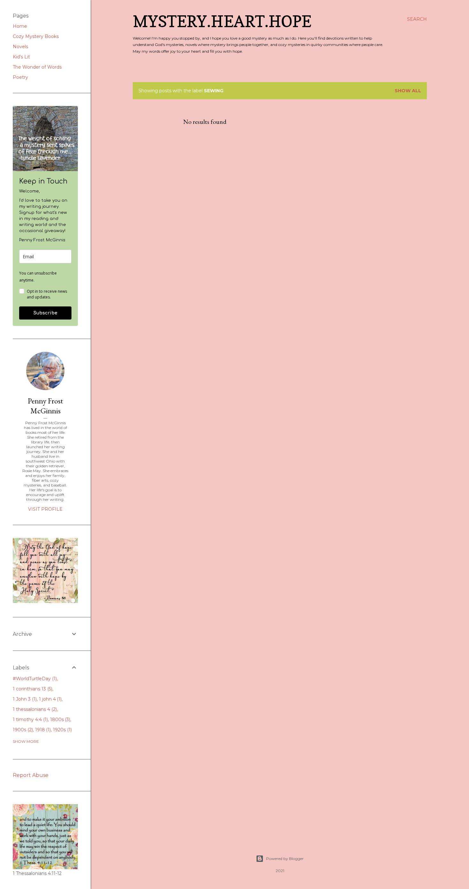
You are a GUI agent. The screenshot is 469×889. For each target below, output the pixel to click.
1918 (42, 730)
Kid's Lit (21, 57)
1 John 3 (24, 699)
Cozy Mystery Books (36, 36)
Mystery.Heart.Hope (222, 21)
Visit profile (45, 509)
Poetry (20, 77)
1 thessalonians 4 (34, 709)
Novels (20, 46)
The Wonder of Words (37, 67)
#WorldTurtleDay (34, 679)
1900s (22, 730)
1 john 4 (50, 699)
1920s (62, 730)
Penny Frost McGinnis (45, 406)
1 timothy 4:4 (30, 719)
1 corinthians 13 (32, 689)
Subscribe (45, 313)
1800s (59, 719)
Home (20, 26)
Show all (408, 91)
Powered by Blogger (285, 858)
